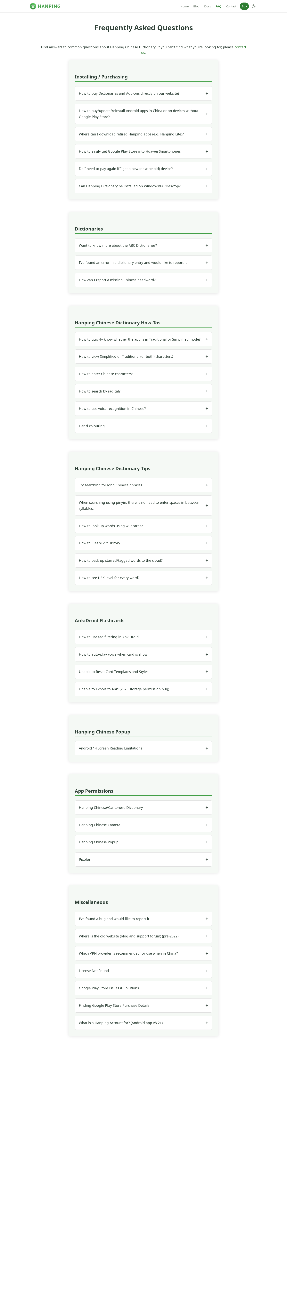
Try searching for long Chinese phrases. (111, 485)
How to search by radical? (99, 391)
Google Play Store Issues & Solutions (109, 988)
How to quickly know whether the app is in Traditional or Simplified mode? (140, 339)
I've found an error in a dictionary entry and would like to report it (133, 262)
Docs (207, 6)
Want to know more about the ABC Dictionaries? (118, 245)
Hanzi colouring (92, 426)
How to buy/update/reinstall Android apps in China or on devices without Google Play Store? (138, 113)
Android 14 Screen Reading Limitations (110, 748)
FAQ (218, 6)
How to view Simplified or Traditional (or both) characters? (126, 356)
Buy (244, 6)
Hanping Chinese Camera (99, 824)
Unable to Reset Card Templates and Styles (113, 671)
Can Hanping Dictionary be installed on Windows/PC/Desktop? (130, 186)
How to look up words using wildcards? (111, 525)
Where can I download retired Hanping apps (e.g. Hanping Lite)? (131, 134)
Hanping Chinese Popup (99, 842)
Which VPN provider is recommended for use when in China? (128, 953)
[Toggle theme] (254, 6)
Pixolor (84, 859)
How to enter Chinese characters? (106, 373)
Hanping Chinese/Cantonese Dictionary (111, 807)
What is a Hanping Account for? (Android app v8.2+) (121, 1022)
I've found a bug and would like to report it (114, 918)
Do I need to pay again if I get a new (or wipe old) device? (126, 168)
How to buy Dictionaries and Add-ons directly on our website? (129, 93)
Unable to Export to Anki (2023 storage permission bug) (124, 689)
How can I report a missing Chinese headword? (117, 280)
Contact (231, 6)
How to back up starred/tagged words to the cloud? (121, 560)
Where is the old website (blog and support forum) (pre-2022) (128, 936)
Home (184, 6)
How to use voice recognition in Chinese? (112, 408)
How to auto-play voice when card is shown (114, 654)
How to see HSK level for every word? (109, 577)
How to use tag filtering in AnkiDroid (109, 637)
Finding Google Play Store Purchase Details (114, 1005)
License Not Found (94, 970)
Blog (196, 6)
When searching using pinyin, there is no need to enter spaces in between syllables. (139, 505)
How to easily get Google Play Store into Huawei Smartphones (130, 151)
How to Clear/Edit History (99, 543)
